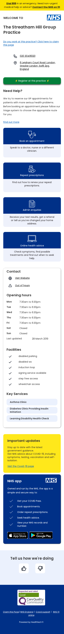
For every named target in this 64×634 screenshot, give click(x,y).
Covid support (43, 611)
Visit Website (22, 278)
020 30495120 (27, 56)
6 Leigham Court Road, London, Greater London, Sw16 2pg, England (37, 66)
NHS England (26, 611)
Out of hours (22, 285)
